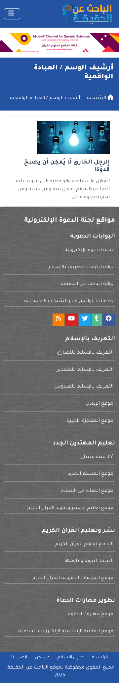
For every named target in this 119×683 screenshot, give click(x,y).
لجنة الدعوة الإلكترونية (88, 250)
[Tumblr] (97, 320)
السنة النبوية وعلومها (88, 561)
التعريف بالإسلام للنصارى (85, 353)
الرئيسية (100, 657)
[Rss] (58, 320)
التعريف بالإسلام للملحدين (84, 370)
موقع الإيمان (99, 404)
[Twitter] (85, 320)
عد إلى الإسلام (71, 657)
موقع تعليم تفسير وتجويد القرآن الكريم (70, 508)
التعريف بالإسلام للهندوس (83, 387)
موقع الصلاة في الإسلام (86, 491)
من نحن (42, 657)
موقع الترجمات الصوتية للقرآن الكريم (72, 578)
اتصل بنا (19, 657)
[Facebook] (108, 320)
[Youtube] (71, 320)
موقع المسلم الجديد (90, 474)
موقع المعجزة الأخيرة (90, 421)
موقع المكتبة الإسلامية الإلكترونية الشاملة (65, 631)
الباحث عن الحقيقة (27, 667)
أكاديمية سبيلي (96, 457)
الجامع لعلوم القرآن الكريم (84, 544)
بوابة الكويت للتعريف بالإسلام (80, 267)
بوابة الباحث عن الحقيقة (87, 284)
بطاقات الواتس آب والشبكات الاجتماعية (68, 301)
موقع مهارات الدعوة (90, 614)
